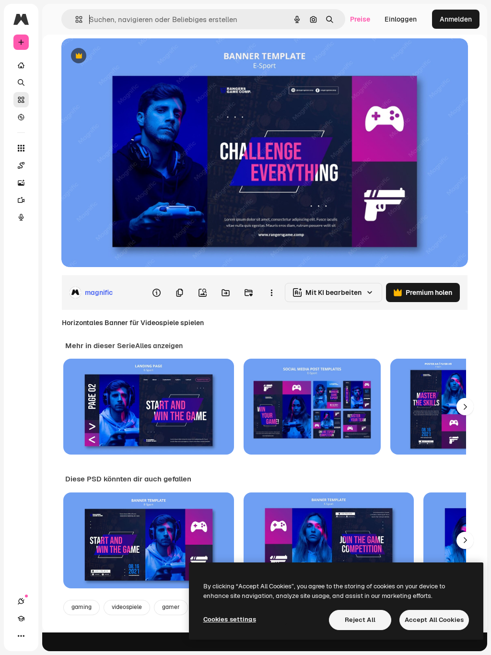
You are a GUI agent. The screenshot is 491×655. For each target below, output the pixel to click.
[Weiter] (465, 407)
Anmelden (456, 19)
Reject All (360, 620)
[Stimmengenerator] (21, 217)
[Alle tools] (21, 148)
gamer (171, 607)
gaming (81, 607)
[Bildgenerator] (21, 182)
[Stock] (21, 99)
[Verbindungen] (21, 601)
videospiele (127, 607)
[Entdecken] (21, 117)
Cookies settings (229, 619)
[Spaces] (21, 165)
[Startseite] (21, 65)
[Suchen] (21, 82)
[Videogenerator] (21, 200)
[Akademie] (21, 618)
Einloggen (401, 19)
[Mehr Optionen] (271, 292)
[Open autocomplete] (75, 19)
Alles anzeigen (159, 345)
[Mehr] (21, 635)
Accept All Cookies (434, 620)
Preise (360, 19)
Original (122, 56)
